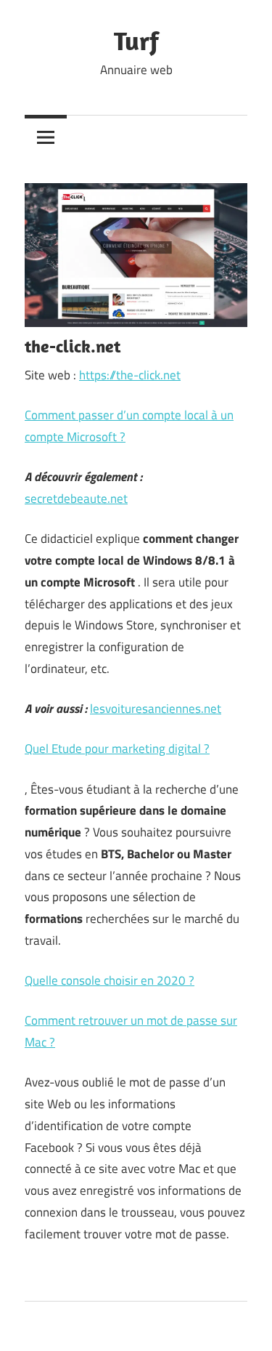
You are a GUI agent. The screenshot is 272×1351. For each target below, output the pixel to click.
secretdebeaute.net (76, 498)
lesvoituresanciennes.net (155, 708)
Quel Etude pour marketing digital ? (117, 748)
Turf (136, 40)
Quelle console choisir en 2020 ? (109, 980)
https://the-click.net (130, 375)
